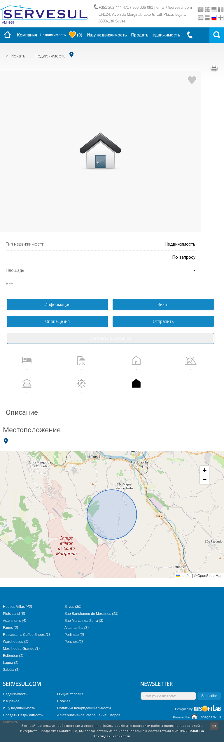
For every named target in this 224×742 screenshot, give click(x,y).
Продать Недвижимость (155, 35)
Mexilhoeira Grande (21, 649)
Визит (163, 304)
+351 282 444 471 (114, 7)
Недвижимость (53, 35)
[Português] (200, 9)
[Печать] (213, 68)
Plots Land (14, 614)
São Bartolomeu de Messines (91, 614)
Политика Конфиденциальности (84, 708)
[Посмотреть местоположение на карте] (71, 54)
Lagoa (10, 663)
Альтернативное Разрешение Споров (88, 715)
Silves (72, 607)
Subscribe (209, 696)
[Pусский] (214, 17)
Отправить (163, 321)
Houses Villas (17, 607)
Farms (10, 628)
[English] (207, 9)
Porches (73, 642)
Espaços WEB (210, 717)
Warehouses (15, 642)
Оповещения (57, 321)
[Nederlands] (207, 17)
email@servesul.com (174, 7)
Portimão (74, 635)
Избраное (11, 701)
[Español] (200, 17)
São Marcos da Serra (83, 621)
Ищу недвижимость (107, 35)
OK (214, 726)
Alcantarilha (76, 628)
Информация (57, 304)
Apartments (14, 621)
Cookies (63, 701)
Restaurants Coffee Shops (26, 635)
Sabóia (11, 670)
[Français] (221, 9)
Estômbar (13, 656)
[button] (204, 470)
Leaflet (185, 575)
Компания (27, 35)
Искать (18, 56)
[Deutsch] (214, 9)
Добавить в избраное (110, 338)
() (79, 35)
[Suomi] (221, 17)
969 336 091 (142, 7)
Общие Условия (70, 694)
